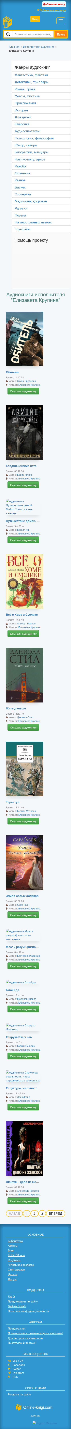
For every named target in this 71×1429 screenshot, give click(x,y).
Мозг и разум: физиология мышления (33, 947)
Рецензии (14, 1260)
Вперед (55, 1213)
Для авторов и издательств (25, 1338)
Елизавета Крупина (29, 384)
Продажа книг (17, 1328)
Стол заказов (16, 1269)
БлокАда (12, 990)
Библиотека (15, 1241)
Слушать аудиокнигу (23, 391)
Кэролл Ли (23, 529)
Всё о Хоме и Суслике (22, 614)
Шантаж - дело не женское (25, 1182)
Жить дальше (16, 708)
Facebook (18, 1364)
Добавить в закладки (53, 10)
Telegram (18, 1372)
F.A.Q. (12, 1297)
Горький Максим (26, 1045)
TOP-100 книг (16, 1255)
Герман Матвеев (26, 811)
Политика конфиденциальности (28, 1311)
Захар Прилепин (26, 381)
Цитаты (12, 1274)
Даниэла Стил (25, 717)
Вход (35, 19)
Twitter (16, 1368)
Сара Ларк (23, 904)
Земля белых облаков (22, 896)
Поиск (61, 34)
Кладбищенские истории (24, 466)
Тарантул (12, 802)
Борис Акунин (25, 474)
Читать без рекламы (21, 1265)
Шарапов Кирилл (26, 998)
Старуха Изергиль (19, 1037)
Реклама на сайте (19, 1394)
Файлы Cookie (17, 1306)
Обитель (12, 372)
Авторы (12, 1245)
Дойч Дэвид (23, 1097)
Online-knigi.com (37, 1407)
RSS (15, 1376)
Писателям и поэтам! (22, 1343)
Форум (12, 1279)
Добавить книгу (54, 4)
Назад (14, 1213)
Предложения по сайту (23, 1301)
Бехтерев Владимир (28, 955)
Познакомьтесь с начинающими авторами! (35, 1333)
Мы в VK (17, 1360)
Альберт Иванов (26, 623)
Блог (11, 1250)
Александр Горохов (28, 1190)
